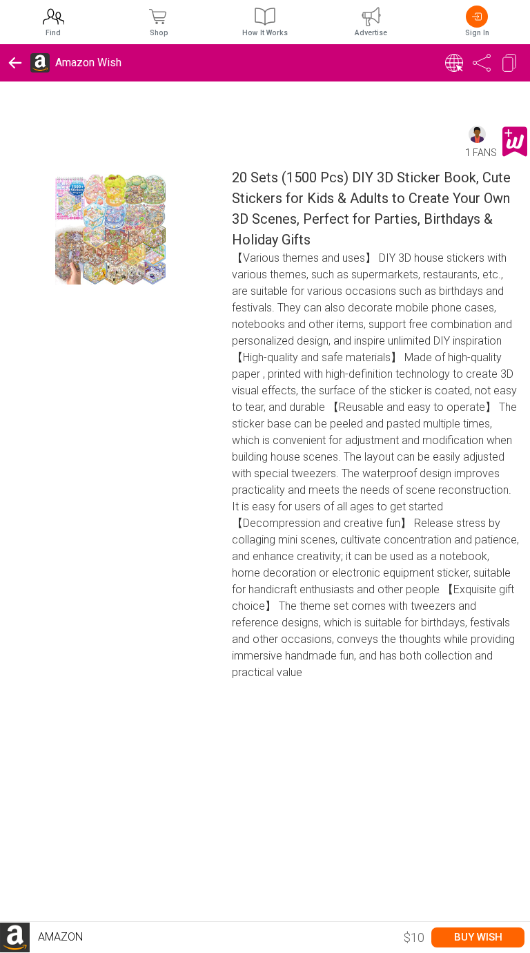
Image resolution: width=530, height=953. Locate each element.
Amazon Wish (88, 62)
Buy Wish (478, 937)
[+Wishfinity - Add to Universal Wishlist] (514, 141)
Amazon (59, 936)
